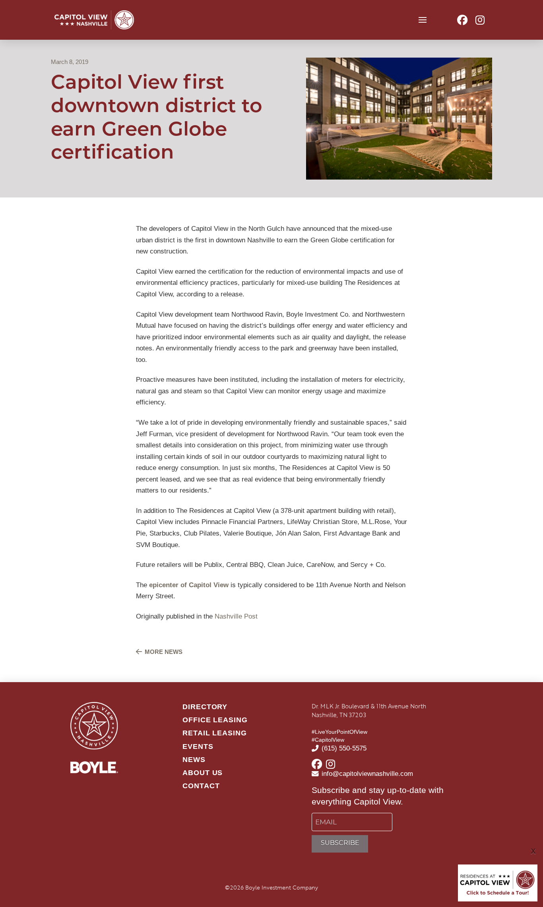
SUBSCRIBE (340, 843)
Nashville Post (236, 616)
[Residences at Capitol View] (497, 882)
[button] (422, 20)
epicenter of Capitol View (189, 585)
